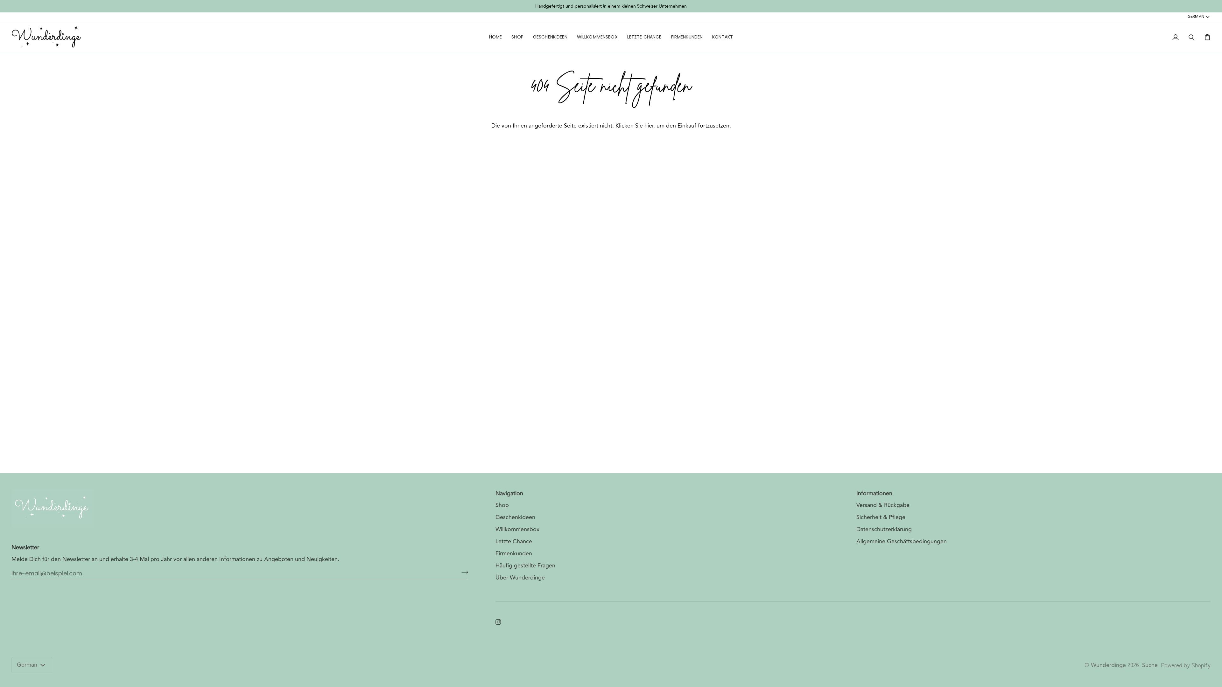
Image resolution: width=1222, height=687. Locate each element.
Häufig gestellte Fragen (525, 565)
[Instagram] (498, 622)
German (1196, 16)
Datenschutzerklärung (884, 529)
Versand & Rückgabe (882, 505)
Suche (1150, 665)
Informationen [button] (874, 493)
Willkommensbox (517, 529)
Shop (502, 505)
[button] (517, 37)
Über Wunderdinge (520, 577)
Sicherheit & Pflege (880, 517)
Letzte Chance (513, 541)
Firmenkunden (513, 553)
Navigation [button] (509, 493)
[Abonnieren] (463, 572)
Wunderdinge (1108, 665)
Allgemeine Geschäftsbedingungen (901, 541)
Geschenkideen (515, 517)
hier (648, 125)
